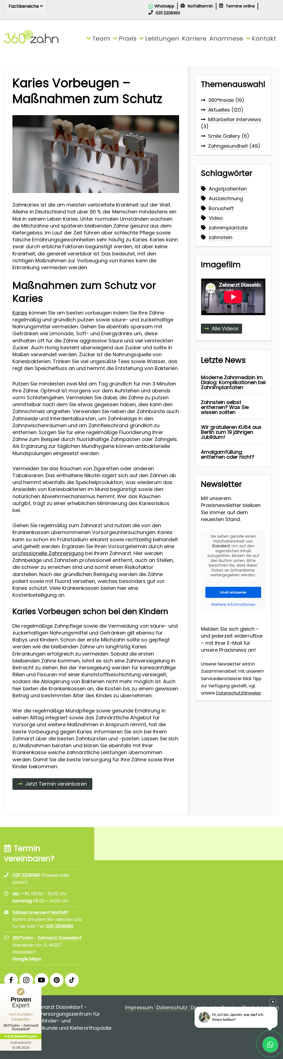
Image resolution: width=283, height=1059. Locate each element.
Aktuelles (219, 109)
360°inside (221, 100)
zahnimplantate (228, 227)
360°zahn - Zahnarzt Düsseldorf (47, 938)
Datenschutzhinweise (238, 693)
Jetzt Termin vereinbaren (56, 783)
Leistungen (162, 38)
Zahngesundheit (228, 145)
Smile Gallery (224, 136)
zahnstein (220, 237)
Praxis (128, 38)
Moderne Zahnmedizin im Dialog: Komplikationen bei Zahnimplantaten (233, 382)
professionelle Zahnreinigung (48, 553)
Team (101, 38)
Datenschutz (171, 1008)
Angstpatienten (228, 188)
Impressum (139, 1008)
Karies (19, 312)
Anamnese (226, 38)
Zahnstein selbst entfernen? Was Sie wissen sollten (225, 407)
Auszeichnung (226, 198)
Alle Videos (225, 328)
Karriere (194, 38)
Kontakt (264, 38)
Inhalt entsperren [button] (233, 592)
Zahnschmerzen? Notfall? (40, 912)
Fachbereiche (24, 6)
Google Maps (26, 959)
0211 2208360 (60, 926)
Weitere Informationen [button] (233, 604)
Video (216, 218)
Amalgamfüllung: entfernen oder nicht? (227, 454)
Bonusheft (221, 208)
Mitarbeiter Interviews (234, 119)
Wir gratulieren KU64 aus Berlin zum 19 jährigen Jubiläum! (231, 432)
